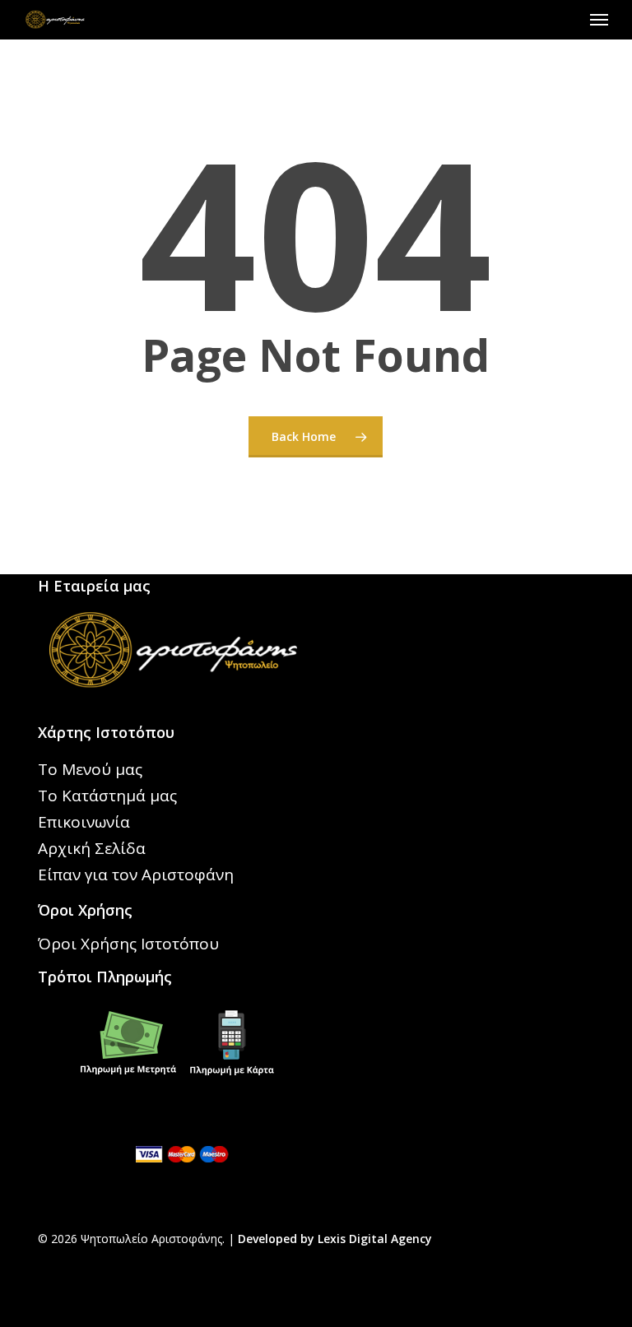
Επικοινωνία (84, 822)
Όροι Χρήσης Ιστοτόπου (128, 943)
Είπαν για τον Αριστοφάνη (136, 874)
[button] (599, 20)
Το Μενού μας (90, 769)
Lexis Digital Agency (375, 1238)
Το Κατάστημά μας (107, 795)
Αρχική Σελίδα (92, 848)
